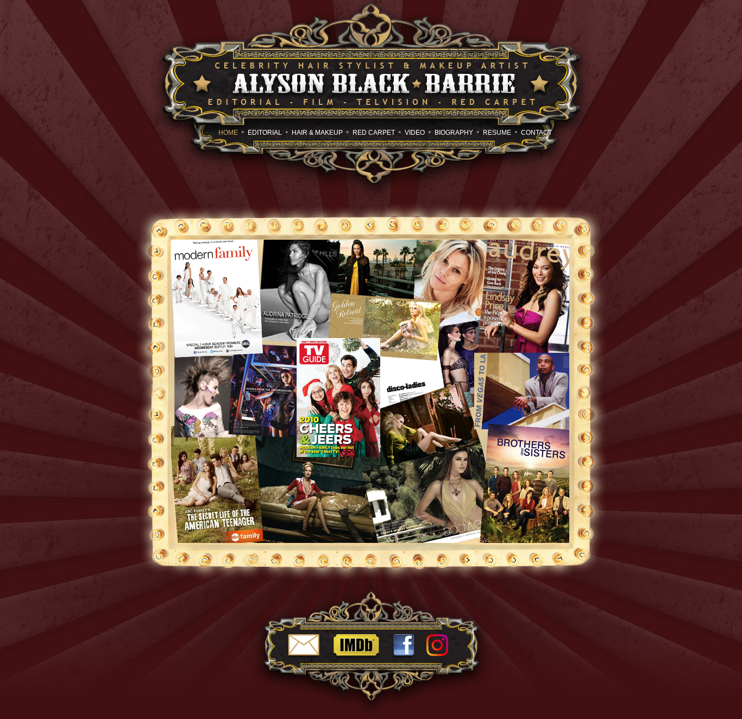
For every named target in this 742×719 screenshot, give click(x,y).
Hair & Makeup (317, 132)
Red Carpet (374, 132)
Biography (454, 132)
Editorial (265, 132)
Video (415, 132)
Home (228, 132)
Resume (497, 132)
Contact (536, 132)
